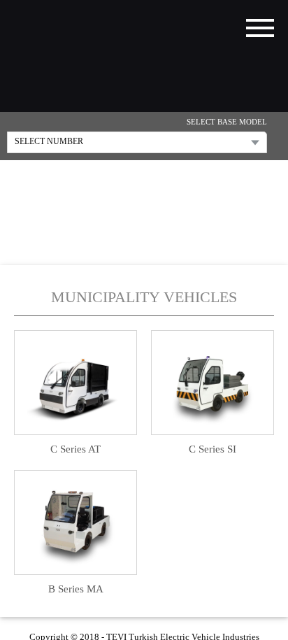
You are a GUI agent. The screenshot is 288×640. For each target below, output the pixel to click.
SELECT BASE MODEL (227, 122)
